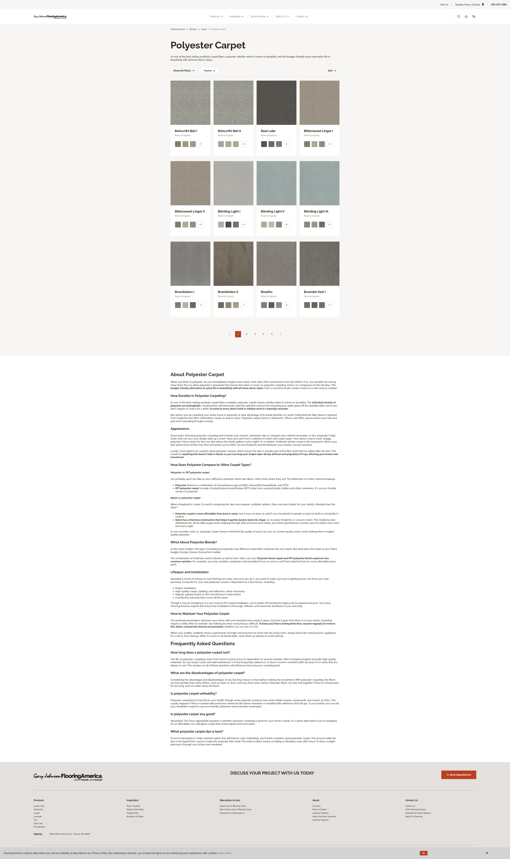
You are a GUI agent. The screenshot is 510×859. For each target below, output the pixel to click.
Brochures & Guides (135, 816)
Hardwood (38, 809)
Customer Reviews (321, 813)
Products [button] (215, 16)
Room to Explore (320, 809)
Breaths (266, 292)
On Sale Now (39, 827)
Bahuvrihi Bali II (229, 131)
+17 (200, 144)
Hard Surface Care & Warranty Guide (235, 809)
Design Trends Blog (135, 809)
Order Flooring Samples (415, 809)
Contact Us (302, 16)
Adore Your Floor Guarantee (324, 816)
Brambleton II (228, 292)
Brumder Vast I (315, 292)
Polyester (208, 71)
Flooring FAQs (132, 813)
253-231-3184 (499, 4)
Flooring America (178, 29)
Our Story (317, 806)
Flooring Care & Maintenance (232, 813)
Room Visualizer (133, 806)
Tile (35, 820)
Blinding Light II (272, 211)
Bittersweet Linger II (190, 211)
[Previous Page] (229, 334)
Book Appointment (460, 774)
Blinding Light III (316, 211)
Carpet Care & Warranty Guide (233, 806)
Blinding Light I (229, 211)
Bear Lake (268, 131)
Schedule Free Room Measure (418, 813)
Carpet (204, 29)
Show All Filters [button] (182, 70)
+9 (286, 144)
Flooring (193, 29)
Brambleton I (184, 292)
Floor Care (38, 823)
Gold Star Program (321, 820)
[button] (458, 16)
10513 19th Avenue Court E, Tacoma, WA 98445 (69, 834)
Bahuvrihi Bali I (186, 131)
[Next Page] (280, 334)
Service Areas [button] (258, 16)
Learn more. (225, 853)
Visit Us (444, 4)
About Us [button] (281, 16)
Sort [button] (330, 70)
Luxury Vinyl (39, 806)
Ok (423, 853)
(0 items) (473, 16)
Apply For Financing (413, 816)
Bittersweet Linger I (318, 131)
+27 (243, 225)
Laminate (38, 816)
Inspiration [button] (235, 16)
